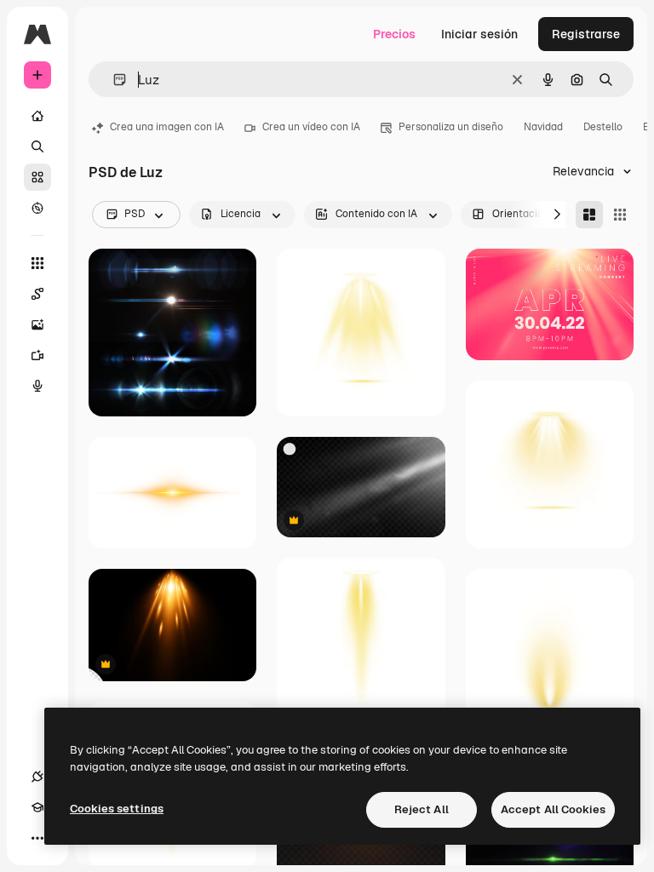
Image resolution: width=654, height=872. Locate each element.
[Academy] (37, 807)
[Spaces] (37, 293)
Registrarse (586, 34)
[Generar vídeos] (37, 355)
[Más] (37, 838)
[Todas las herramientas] (37, 263)
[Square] (620, 214)
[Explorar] (37, 207)
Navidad (543, 127)
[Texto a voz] (37, 385)
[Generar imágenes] (37, 324)
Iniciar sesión (479, 34)
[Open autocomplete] (112, 79)
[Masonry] (589, 214)
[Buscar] (37, 146)
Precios (394, 34)
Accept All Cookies (553, 809)
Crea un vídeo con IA (311, 127)
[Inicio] (37, 115)
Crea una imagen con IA (167, 127)
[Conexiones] (37, 776)
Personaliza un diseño (451, 127)
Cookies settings (117, 808)
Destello (602, 127)
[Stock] (37, 177)
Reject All (421, 809)
